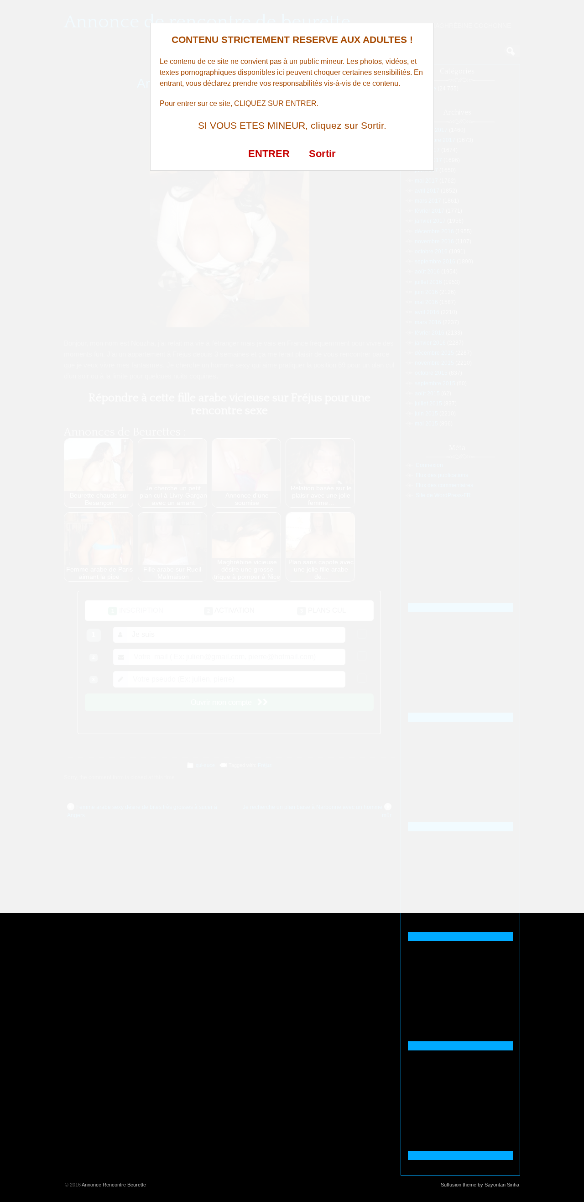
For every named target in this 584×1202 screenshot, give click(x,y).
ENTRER (269, 153)
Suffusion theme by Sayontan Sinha (480, 1184)
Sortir (322, 153)
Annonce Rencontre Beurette (114, 1184)
